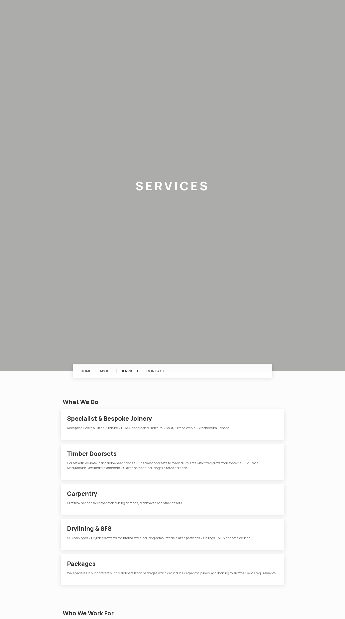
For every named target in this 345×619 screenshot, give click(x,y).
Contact (155, 371)
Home (86, 371)
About (105, 371)
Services (129, 371)
